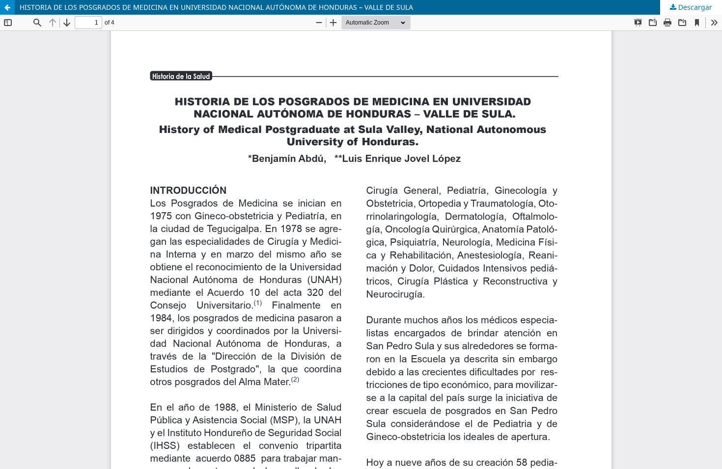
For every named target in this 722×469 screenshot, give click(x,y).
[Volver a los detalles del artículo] (7, 7)
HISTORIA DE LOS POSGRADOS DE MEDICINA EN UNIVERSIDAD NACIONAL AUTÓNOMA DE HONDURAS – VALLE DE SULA (216, 7)
